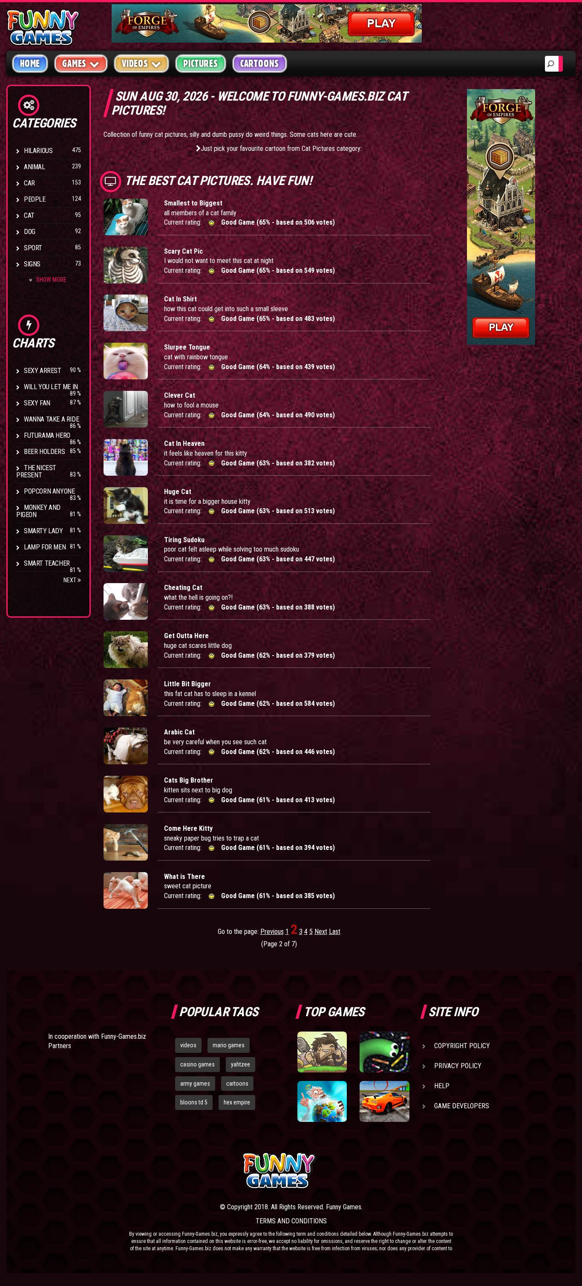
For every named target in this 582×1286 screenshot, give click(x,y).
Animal (34, 167)
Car (29, 183)
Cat (29, 215)
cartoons (237, 1083)
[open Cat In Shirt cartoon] (126, 313)
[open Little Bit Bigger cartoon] (126, 697)
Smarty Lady (43, 531)
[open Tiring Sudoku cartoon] (126, 553)
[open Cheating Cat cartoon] (126, 601)
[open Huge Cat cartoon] (126, 505)
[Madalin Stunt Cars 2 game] (384, 1101)
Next (70, 580)
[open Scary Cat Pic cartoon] (126, 265)
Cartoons (259, 63)
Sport (33, 248)
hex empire (237, 1102)
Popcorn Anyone (49, 491)
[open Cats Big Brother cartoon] (126, 794)
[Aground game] (322, 1052)
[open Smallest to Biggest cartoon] (126, 217)
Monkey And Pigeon (38, 511)
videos (188, 1045)
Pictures (200, 63)
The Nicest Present (36, 471)
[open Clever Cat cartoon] (126, 409)
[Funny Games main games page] (388, 1171)
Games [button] (74, 63)
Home (30, 63)
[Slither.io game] (384, 1052)
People (35, 199)
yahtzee (240, 1064)
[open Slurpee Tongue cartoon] (126, 361)
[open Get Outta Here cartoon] (126, 649)
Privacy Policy (457, 1066)
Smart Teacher (47, 563)
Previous (272, 932)
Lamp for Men (45, 547)
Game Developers (461, 1106)
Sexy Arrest (42, 371)
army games (195, 1083)
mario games (229, 1045)
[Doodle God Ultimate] (322, 1101)
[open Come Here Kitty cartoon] (126, 842)
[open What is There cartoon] (126, 890)
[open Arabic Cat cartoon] (126, 746)
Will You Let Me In (51, 387)
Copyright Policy (462, 1046)
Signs (32, 264)
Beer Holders (44, 452)
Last (334, 932)
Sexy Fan (37, 403)
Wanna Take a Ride (51, 419)
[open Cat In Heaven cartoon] (126, 457)
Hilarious (38, 151)
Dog (29, 232)
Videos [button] (135, 63)
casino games (197, 1064)
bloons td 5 (193, 1102)
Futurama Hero (47, 435)
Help (441, 1086)
